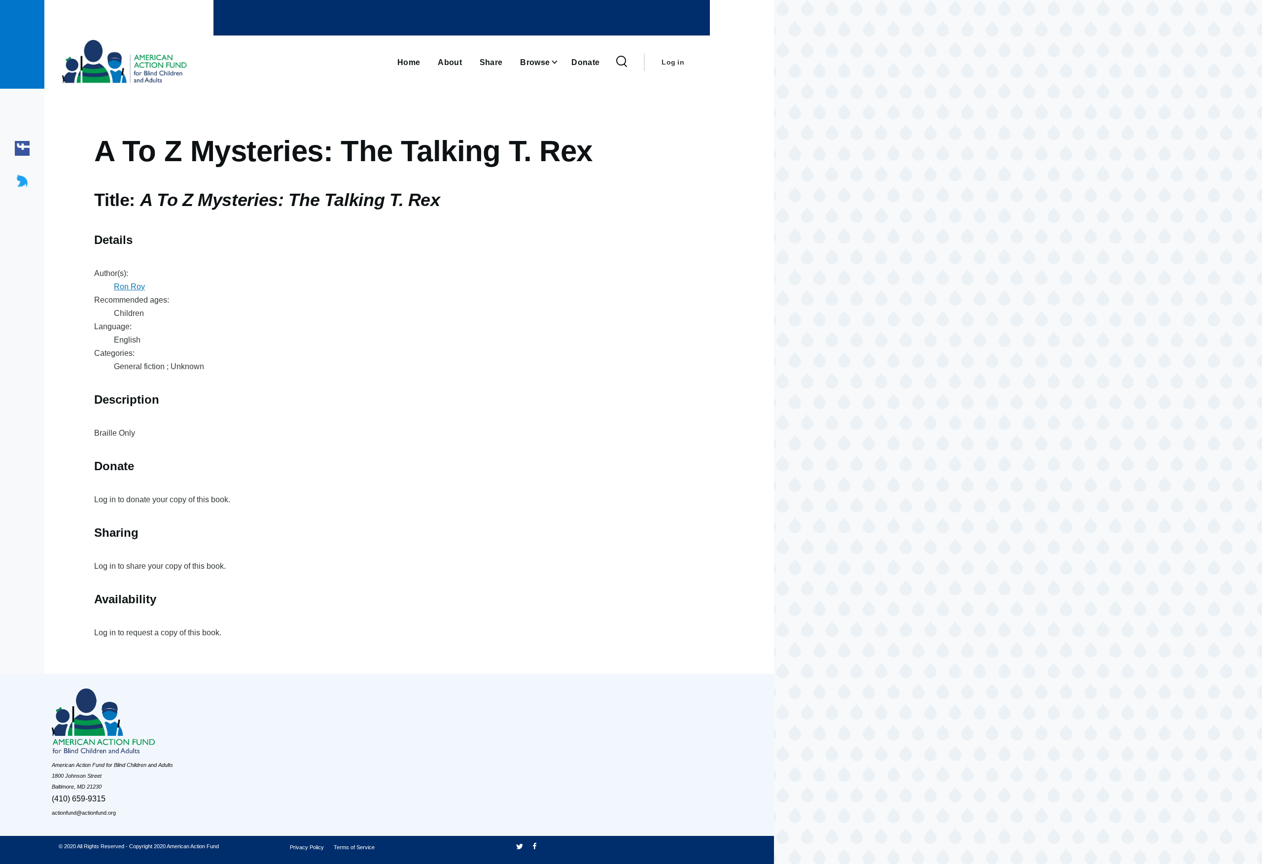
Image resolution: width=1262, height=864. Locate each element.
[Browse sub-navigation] (560, 62)
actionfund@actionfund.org (84, 813)
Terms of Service (354, 847)
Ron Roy (129, 286)
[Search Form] (621, 62)
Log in (673, 62)
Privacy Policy (307, 847)
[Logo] (126, 724)
